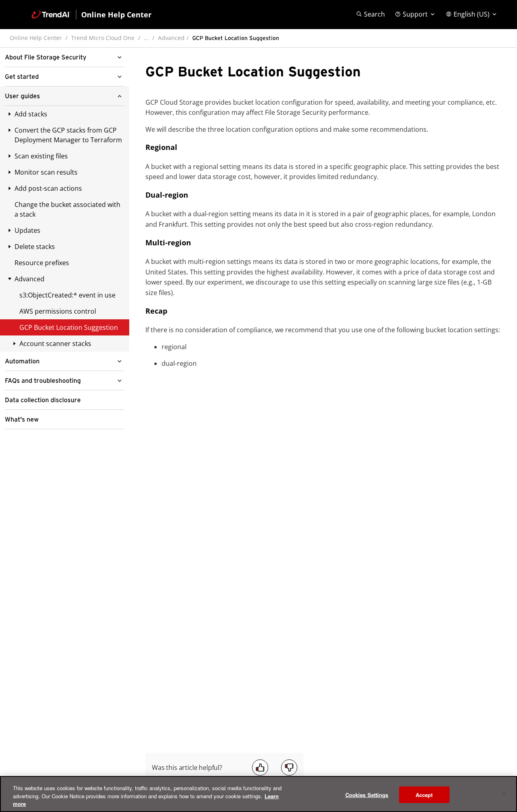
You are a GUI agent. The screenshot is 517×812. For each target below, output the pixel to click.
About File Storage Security (45, 57)
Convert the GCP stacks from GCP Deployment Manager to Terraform (68, 135)
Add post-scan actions (48, 188)
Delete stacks (35, 246)
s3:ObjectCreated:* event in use (67, 295)
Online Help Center (36, 38)
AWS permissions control (57, 311)
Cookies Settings (367, 794)
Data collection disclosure (43, 400)
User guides (22, 96)
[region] (258, 794)
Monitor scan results (46, 172)
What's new (22, 419)
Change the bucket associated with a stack (67, 209)
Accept (424, 794)
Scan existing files (41, 156)
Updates (27, 230)
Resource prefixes (42, 262)
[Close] (504, 793)
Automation (22, 361)
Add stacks (31, 114)
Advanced (171, 38)
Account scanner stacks (55, 343)
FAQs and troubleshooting (43, 381)
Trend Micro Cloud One (103, 38)
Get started (22, 77)
